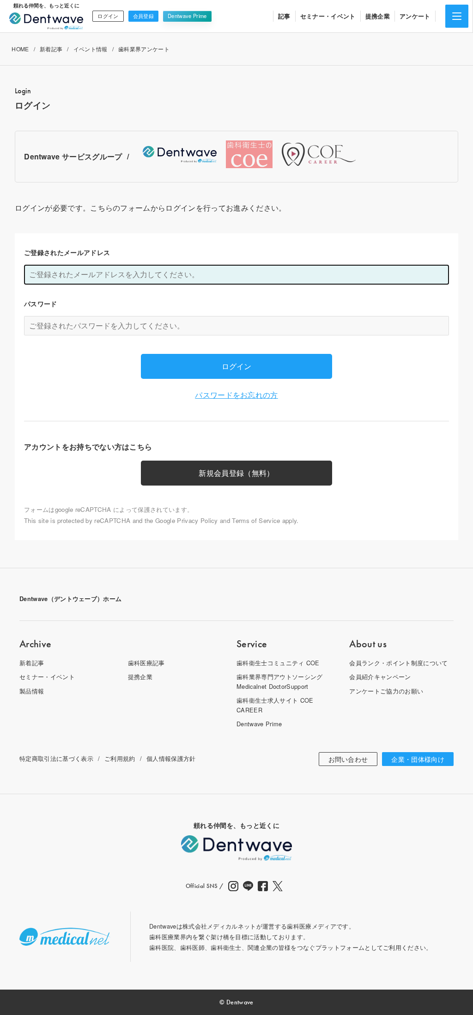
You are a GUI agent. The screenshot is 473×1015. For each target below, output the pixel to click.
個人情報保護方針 (171, 758)
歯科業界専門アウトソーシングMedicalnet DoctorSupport (279, 681)
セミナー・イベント (328, 16)
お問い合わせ (348, 759)
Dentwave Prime (187, 15)
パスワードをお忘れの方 (236, 394)
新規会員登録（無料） (236, 473)
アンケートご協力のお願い (386, 691)
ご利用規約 (119, 758)
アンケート (415, 16)
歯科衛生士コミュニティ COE (278, 662)
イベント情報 (90, 49)
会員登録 (143, 15)
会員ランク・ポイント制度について (398, 662)
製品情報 (31, 691)
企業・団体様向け (417, 759)
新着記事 (51, 49)
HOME (20, 49)
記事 (284, 16)
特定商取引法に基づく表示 (56, 758)
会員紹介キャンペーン (380, 676)
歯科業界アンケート (144, 49)
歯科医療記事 (146, 662)
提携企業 (377, 16)
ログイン (107, 15)
